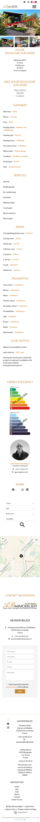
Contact (20, 95)
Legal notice (29, 806)
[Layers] (36, 539)
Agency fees (10, 809)
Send (20, 691)
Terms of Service (18, 819)
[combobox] (20, 503)
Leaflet (37, 576)
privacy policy (11, 687)
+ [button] (2, 538)
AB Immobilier (20, 620)
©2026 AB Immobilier (14, 806)
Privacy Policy (32, 817)
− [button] (2, 541)
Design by (23, 812)
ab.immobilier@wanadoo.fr (21, 639)
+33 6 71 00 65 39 (21, 469)
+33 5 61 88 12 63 (21, 636)
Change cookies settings (26, 809)
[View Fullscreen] (2, 546)
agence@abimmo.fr (21, 472)
